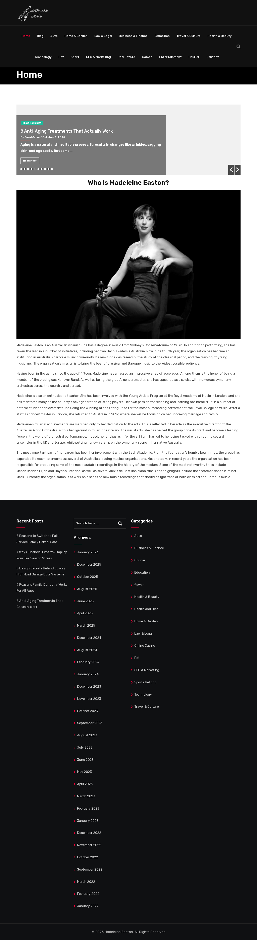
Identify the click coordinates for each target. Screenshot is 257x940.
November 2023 (89, 699)
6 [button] (38, 169)
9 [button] (48, 169)
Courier (194, 57)
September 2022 (89, 869)
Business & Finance (133, 36)
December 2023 (89, 686)
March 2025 (86, 625)
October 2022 (87, 857)
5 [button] (35, 169)
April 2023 (85, 784)
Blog (40, 36)
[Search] (239, 46)
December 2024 (89, 638)
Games (147, 57)
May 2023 (84, 772)
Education (162, 36)
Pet (61, 57)
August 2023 (87, 735)
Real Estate (126, 57)
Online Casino (144, 645)
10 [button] (52, 169)
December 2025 (89, 564)
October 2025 (87, 577)
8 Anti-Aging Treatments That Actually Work (66, 131)
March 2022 (86, 882)
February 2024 (88, 662)
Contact (212, 57)
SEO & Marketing (98, 57)
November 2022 (89, 845)
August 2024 (87, 650)
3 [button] (28, 169)
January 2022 (88, 906)
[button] (231, 170)
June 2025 (85, 601)
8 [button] (45, 169)
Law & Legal (103, 36)
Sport (75, 57)
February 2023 (88, 808)
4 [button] (31, 169)
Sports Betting (145, 682)
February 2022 (88, 894)
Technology (43, 57)
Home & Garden (76, 36)
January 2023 (87, 821)
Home (25, 36)
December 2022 (89, 833)
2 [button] (24, 169)
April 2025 (85, 613)
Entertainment (170, 57)
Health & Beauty (219, 36)
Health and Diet (32, 123)
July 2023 (84, 747)
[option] (128, 140)
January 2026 (88, 552)
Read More (30, 160)
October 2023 (87, 711)
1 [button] (21, 169)
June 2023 (85, 760)
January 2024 (88, 674)
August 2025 (87, 589)
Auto (54, 36)
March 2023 (86, 796)
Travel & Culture (188, 36)
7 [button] (41, 169)
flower (139, 585)
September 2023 (89, 723)
